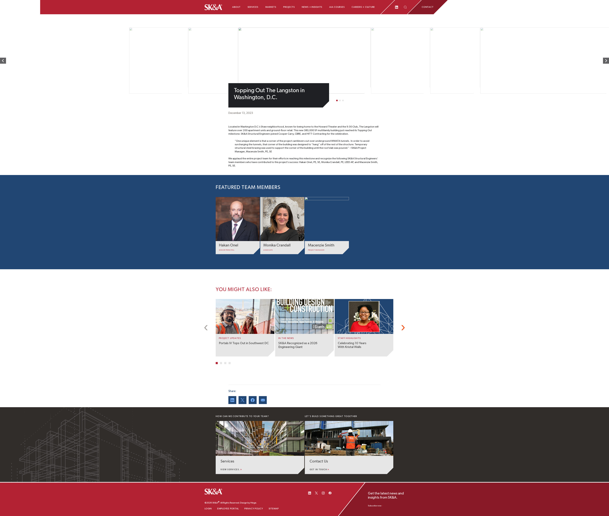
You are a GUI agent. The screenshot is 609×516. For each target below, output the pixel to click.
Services (253, 7)
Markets (270, 7)
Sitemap (274, 508)
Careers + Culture (363, 7)
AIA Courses (337, 7)
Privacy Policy (253, 508)
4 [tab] (230, 363)
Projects (289, 7)
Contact (427, 7)
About (236, 7)
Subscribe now (374, 506)
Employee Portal (228, 508)
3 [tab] (343, 100)
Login (208, 508)
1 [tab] (337, 100)
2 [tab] (340, 100)
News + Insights (312, 7)
